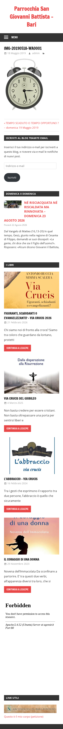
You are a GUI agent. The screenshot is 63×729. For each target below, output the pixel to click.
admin (36, 53)
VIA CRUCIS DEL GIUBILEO (20, 398)
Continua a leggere (17, 348)
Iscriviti (12, 177)
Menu (14, 37)
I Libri (10, 265)
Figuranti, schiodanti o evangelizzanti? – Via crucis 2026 (27, 315)
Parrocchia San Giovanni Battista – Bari (31, 16)
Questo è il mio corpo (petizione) (23, 716)
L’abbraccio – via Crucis (21, 479)
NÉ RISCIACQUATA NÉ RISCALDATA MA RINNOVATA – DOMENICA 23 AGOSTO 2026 (30, 211)
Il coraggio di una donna (21, 559)
